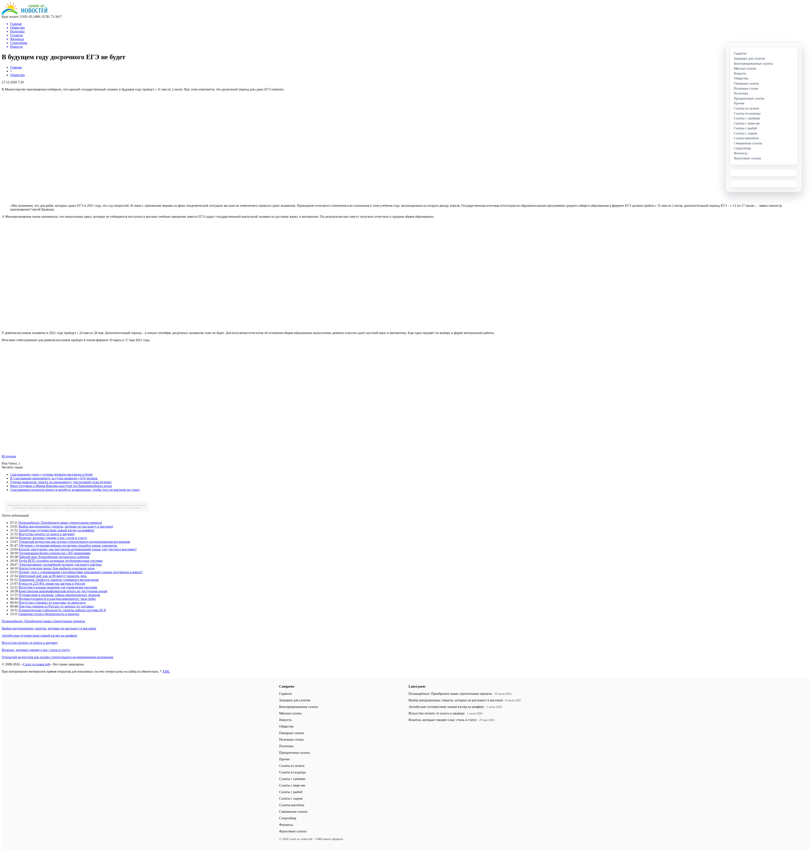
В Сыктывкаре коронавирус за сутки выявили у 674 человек (54, 478)
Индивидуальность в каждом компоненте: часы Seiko (57, 599)
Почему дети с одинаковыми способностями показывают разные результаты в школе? (81, 572)
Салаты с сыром (290, 798)
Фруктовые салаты (292, 831)
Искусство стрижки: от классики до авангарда (52, 602)
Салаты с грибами (292, 779)
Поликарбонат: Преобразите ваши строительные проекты (37, 505)
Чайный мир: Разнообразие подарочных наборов (54, 557)
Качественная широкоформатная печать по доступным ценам (63, 591)
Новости (285, 720)
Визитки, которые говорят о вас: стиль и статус (117, 507)
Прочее (284, 759)
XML (166, 671)
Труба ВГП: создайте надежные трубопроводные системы (61, 560)
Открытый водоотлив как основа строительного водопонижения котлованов (74, 541)
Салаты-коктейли (291, 805)
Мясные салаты (290, 713)
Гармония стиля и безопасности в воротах (48, 614)
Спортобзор (287, 818)
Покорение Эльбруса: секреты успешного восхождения (59, 579)
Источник (9, 456)
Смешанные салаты (293, 811)
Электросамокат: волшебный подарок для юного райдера (60, 564)
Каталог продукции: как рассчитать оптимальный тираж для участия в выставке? (78, 549)
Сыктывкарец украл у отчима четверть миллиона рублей (51, 474)
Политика (286, 746)
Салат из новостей (36, 664)
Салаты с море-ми (292, 785)
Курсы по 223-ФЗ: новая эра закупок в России (52, 583)
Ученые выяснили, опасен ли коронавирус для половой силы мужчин (60, 482)
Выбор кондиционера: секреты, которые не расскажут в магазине (100, 505)
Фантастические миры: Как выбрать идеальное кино (57, 568)
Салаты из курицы (292, 772)
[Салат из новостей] (24, 13)
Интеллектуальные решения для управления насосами (58, 587)
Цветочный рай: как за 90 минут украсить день (53, 576)
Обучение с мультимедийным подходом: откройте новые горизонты (68, 545)
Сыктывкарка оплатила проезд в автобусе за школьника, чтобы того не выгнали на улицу (75, 489)
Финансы (286, 824)
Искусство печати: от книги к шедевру (72, 507)
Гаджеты (285, 693)
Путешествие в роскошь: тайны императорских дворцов (59, 595)
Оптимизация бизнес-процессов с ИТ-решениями (55, 553)
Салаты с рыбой (290, 792)
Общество (17, 75)
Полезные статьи (291, 739)
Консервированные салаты (298, 707)
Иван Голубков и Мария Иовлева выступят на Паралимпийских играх (61, 486)
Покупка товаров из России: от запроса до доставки (56, 606)
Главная (16, 67)
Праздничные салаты (294, 752)
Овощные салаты (291, 733)
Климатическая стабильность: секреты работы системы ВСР (62, 610)
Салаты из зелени (291, 766)
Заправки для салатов (294, 700)
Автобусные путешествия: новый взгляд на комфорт (56, 530)
